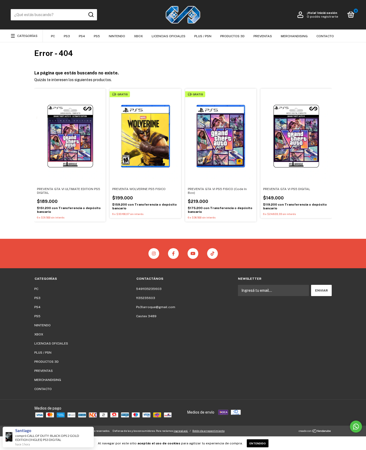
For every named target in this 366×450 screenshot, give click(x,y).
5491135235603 (149, 289)
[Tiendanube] (315, 431)
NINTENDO (117, 36)
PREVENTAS (262, 36)
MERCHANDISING (294, 36)
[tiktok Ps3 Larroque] (212, 253)
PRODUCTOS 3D (232, 36)
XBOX (138, 36)
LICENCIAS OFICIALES (168, 36)
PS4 (82, 36)
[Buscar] (90, 15)
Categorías (27, 36)
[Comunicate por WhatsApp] (356, 427)
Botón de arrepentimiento (208, 430)
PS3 (67, 36)
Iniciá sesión (327, 13)
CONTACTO (325, 36)
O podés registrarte (322, 16)
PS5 (97, 36)
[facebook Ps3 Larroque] (173, 253)
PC (53, 36)
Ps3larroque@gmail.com (155, 307)
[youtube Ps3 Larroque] (193, 253)
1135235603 (145, 298)
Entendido (257, 443)
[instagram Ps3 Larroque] (153, 253)
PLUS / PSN (202, 36)
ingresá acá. (181, 430)
